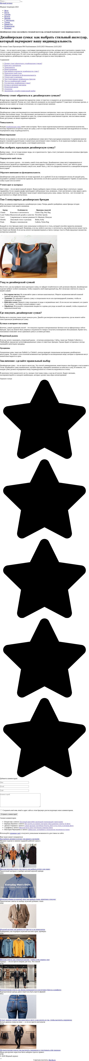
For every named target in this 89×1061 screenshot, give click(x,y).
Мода (6, 11)
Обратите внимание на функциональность (20, 75)
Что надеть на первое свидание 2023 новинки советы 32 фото (47, 824)
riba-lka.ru (52, 1060)
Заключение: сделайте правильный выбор (19, 91)
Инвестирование (10, 69)
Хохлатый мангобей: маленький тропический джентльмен (41, 822)
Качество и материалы (12, 65)
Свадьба (7, 14)
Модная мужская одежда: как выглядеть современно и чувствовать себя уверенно (30, 1050)
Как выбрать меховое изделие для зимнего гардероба (19, 839)
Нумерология (9, 26)
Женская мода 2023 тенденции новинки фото (36, 828)
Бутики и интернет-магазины (15, 85)
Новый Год (8, 24)
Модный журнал (6, 3)
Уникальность (9, 67)
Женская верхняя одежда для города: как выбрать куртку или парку (25, 869)
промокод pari (15, 833)
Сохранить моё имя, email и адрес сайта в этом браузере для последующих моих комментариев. (38, 810)
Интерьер (7, 28)
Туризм (7, 22)
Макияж (7, 18)
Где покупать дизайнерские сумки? (17, 83)
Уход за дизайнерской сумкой (15, 81)
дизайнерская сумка (13, 127)
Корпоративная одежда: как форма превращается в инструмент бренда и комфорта (30, 990)
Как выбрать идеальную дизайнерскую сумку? (21, 71)
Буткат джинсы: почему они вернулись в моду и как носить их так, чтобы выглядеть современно (36, 1020)
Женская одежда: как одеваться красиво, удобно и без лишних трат (25, 960)
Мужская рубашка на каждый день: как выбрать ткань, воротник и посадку (28, 899)
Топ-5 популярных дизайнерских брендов (19, 79)
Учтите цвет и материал (13, 77)
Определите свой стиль (13, 73)
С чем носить (9, 20)
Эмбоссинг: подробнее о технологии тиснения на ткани (49, 829)
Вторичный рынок (11, 87)
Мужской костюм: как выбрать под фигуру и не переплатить (22, 929)
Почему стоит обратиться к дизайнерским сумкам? (23, 63)
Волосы (7, 16)
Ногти (6, 12)
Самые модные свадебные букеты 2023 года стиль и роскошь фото (48, 826)
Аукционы (8, 89)
